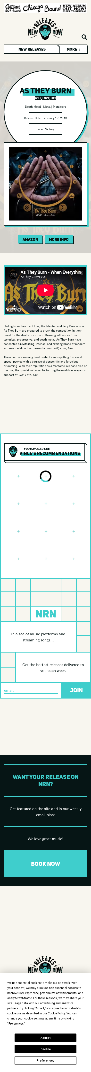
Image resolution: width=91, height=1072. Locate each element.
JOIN (76, 690)
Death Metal (33, 106)
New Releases (32, 49)
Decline (46, 1049)
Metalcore (59, 106)
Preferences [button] (16, 1023)
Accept (46, 1038)
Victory (50, 129)
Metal (46, 106)
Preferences (45, 1060)
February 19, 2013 (54, 118)
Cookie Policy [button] (56, 1013)
